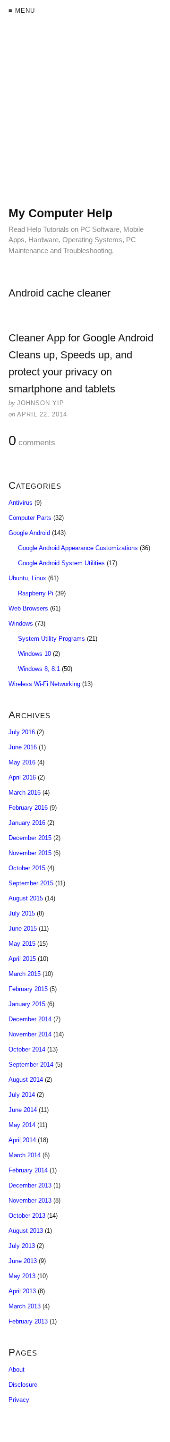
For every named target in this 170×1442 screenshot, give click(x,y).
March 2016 (24, 792)
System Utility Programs (51, 638)
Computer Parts (29, 517)
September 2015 (30, 883)
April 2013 (22, 1291)
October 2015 (26, 868)
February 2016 (28, 807)
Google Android (29, 532)
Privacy (18, 1399)
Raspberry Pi (35, 593)
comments (31, 441)
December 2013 (29, 1185)
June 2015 (22, 928)
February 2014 (28, 1170)
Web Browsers (28, 608)
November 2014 (29, 1034)
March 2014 (24, 1155)
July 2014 (21, 1094)
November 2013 (29, 1200)
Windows (20, 623)
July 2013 (21, 1245)
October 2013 (26, 1215)
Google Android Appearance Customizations (78, 547)
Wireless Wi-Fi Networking (44, 683)
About (16, 1369)
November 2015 (29, 853)
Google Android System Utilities (61, 563)
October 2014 (26, 1049)
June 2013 (22, 1260)
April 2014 (22, 1140)
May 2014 (21, 1124)
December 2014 (29, 1019)
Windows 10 (34, 653)
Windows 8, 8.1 (39, 668)
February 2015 (28, 988)
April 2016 (22, 777)
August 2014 (25, 1079)
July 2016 (21, 732)
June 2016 (22, 747)
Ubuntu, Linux (27, 578)
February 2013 (28, 1321)
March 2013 (24, 1306)
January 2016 (26, 822)
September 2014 (30, 1064)
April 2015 (22, 958)
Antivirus (20, 502)
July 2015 (21, 913)
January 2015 (26, 1004)
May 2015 (21, 943)
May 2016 (21, 762)
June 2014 (22, 1109)
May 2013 (21, 1276)
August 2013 (25, 1230)
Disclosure (22, 1384)
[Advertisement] (85, 120)
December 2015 (29, 837)
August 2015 (25, 898)
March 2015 (24, 973)
